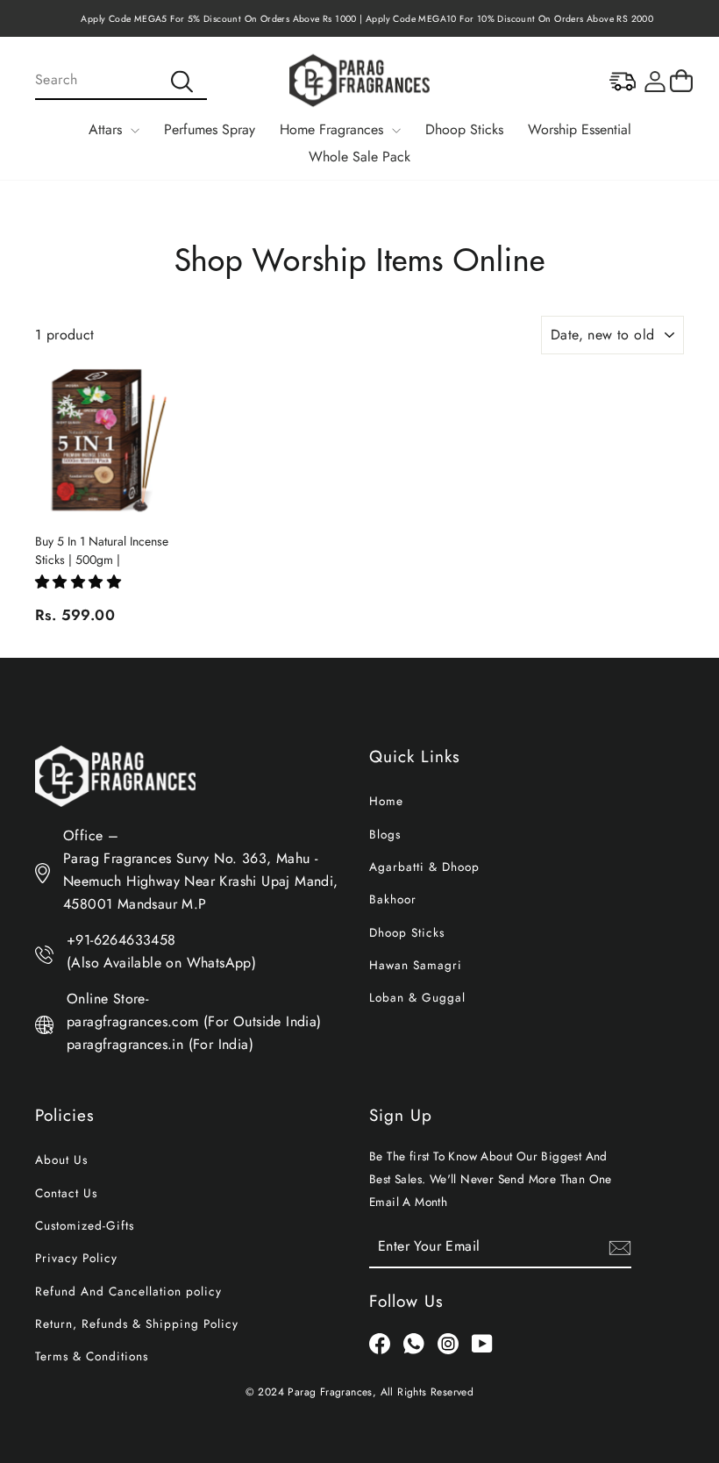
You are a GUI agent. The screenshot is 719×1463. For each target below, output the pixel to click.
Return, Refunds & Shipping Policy (136, 1323)
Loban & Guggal (417, 997)
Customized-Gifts (84, 1225)
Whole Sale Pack (359, 156)
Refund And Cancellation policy (128, 1291)
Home (386, 801)
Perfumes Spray (209, 129)
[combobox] (121, 80)
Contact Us (66, 1193)
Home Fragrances (334, 129)
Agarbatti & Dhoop (424, 866)
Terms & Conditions (91, 1356)
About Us (61, 1159)
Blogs (385, 834)
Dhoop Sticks (464, 129)
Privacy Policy (76, 1258)
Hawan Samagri (415, 965)
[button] (78, 582)
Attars (107, 129)
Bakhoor (392, 899)
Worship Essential (579, 129)
